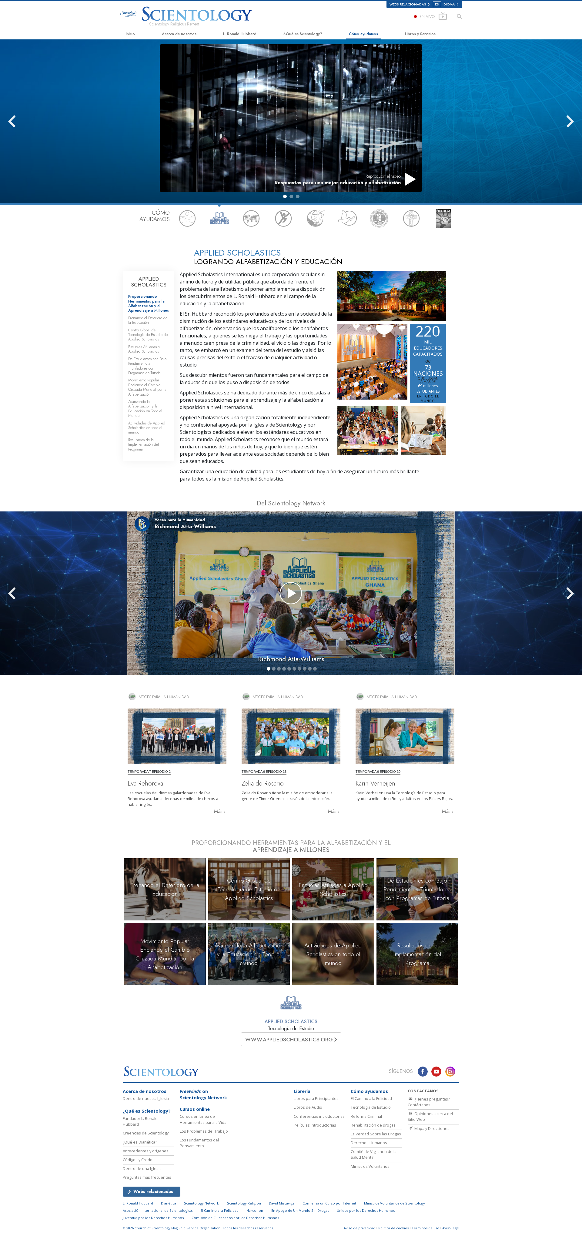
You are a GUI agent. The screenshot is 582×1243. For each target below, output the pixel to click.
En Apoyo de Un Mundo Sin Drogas (300, 1210)
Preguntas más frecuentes (147, 1177)
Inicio (130, 34)
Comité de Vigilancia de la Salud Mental (373, 1154)
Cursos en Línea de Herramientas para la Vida (203, 1119)
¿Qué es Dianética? (140, 1142)
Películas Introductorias (315, 1125)
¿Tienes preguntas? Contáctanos (429, 1101)
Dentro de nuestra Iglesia (146, 1098)
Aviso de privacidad (359, 1228)
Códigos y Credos (139, 1159)
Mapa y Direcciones (431, 1128)
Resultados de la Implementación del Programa (143, 444)
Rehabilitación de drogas (373, 1125)
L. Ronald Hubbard (239, 34)
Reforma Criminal (366, 1116)
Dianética (168, 1203)
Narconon (254, 1210)
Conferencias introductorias (319, 1116)
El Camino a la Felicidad (371, 1098)
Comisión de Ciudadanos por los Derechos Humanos (235, 1217)
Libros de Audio (308, 1107)
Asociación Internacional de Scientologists (157, 1210)
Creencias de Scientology (146, 1133)
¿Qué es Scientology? (302, 34)
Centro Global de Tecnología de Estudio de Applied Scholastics (148, 334)
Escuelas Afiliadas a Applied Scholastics (144, 349)
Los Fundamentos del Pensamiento (199, 1142)
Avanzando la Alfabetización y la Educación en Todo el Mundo (145, 408)
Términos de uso (425, 1228)
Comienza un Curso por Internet (329, 1203)
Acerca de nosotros (179, 34)
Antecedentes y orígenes (146, 1151)
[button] (285, 196)
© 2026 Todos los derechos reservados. (198, 1228)
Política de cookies (393, 1228)
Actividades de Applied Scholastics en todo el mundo (146, 427)
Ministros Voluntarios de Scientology (394, 1203)
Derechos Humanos (369, 1142)
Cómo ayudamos (363, 34)
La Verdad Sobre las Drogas (376, 1134)
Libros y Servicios (420, 34)
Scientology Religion (244, 1203)
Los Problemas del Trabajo (204, 1131)
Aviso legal (450, 1228)
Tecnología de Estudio (371, 1107)
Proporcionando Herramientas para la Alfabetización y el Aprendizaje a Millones (148, 303)
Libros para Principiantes (316, 1098)
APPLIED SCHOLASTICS (148, 282)
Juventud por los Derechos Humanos (153, 1217)
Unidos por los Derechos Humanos (366, 1210)
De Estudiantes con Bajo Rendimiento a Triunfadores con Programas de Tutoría (147, 366)
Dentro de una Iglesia (142, 1168)
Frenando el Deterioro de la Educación (147, 320)
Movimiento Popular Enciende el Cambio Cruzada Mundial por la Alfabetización (147, 387)
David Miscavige (282, 1203)
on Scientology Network (203, 1094)
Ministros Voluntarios (370, 1166)
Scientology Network (201, 1203)
